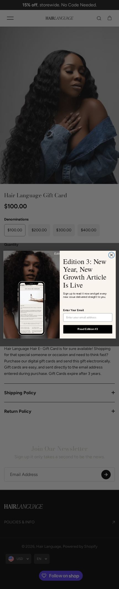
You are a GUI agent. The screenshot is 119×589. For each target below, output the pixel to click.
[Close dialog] (111, 255)
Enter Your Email (73, 310)
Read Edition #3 (87, 328)
